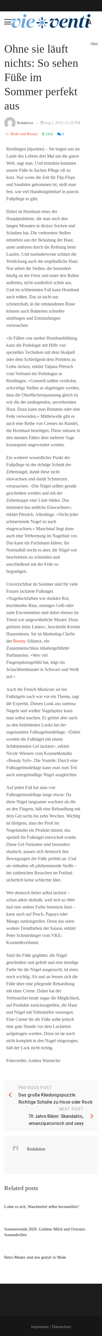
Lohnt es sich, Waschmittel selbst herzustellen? (41, 1207)
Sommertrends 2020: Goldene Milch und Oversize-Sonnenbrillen (45, 1232)
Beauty (19, 641)
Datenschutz (61, 1327)
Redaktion (25, 123)
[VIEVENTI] (51, 21)
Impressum (40, 1327)
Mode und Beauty (24, 134)
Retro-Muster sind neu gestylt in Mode (35, 1257)
